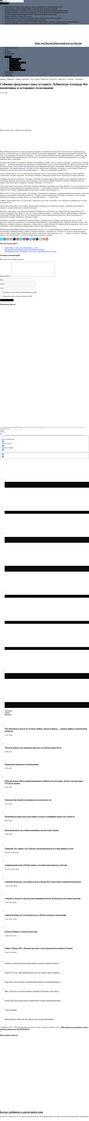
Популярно (8, 711)
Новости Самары (15, 64)
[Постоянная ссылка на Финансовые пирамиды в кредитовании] (9, 760)
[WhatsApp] (20, 239)
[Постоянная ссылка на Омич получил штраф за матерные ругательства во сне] (9, 796)
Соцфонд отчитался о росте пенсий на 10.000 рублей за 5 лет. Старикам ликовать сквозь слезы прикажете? (42, 22)
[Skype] (30, 239)
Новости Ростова (15, 68)
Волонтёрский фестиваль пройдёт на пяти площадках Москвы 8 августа (45, 622)
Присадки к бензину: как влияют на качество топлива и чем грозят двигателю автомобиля (36, 23)
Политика (8, 74)
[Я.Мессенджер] (1, 239)
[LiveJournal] (37, 239)
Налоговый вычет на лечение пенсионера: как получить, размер (32, 830)
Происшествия (10, 53)
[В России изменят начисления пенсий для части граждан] (4, 355)
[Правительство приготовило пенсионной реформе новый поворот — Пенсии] (4, 346)
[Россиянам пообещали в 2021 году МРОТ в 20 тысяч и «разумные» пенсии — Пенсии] (4, 324)
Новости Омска (14, 66)
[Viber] (17, 239)
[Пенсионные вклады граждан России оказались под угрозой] (4, 332)
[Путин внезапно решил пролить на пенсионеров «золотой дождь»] (4, 407)
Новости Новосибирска (17, 70)
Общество (8, 57)
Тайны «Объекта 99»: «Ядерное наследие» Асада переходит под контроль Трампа (33, 18)
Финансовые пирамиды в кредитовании (21, 764)
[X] (14, 239)
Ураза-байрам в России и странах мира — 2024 (21, 248)
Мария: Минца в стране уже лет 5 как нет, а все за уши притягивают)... (30, 1019)
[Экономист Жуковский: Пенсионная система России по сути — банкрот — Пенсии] (4, 415)
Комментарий (5, 276)
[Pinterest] (27, 239)
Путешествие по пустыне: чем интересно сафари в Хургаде (25, 20)
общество (22, 168)
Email (2, 284)
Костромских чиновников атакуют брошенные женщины (24, 249)
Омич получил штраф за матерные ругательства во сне (28, 800)
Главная (2, 79)
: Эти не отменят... (11, 1010)
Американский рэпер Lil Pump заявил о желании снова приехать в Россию (31, 9)
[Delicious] (43, 239)
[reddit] (46, 239)
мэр (17, 153)
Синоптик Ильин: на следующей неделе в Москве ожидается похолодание (31, 14)
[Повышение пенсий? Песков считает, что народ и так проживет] (4, 381)
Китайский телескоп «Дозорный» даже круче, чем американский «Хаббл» (31, 251)
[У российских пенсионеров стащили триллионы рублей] (4, 398)
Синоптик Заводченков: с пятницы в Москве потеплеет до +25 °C (40, 648)
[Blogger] (40, 239)
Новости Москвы (15, 59)
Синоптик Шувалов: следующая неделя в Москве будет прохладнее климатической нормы (36, 10)
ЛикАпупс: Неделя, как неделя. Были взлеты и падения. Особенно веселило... (32, 963)
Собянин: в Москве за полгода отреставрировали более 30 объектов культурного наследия (36, 12)
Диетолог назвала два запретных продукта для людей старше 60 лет (33, 748)
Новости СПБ (14, 61)
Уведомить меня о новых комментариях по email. (20, 292)
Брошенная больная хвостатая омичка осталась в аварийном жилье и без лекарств (40, 816)
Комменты (8, 714)
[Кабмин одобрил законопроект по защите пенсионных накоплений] (4, 390)
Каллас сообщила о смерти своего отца (18, 16)
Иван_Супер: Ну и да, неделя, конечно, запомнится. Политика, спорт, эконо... (32, 991)
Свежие (7, 712)
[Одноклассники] (7, 239)
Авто (6, 49)
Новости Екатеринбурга (17, 62)
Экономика (8, 55)
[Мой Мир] (24, 239)
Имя (1, 280)
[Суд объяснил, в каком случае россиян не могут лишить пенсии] (4, 372)
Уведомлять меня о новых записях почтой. (18, 296)
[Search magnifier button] (2, 431)
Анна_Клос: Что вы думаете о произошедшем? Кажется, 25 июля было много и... (33, 982)
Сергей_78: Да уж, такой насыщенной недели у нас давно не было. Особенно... (32, 972)
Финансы (8, 51)
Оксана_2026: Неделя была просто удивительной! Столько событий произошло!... (33, 1000)
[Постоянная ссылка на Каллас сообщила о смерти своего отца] (9, 927)
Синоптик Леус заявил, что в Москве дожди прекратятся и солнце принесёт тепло (33, 7)
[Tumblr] (33, 239)
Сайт (1, 288)
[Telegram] (11, 239)
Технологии (9, 76)
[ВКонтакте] (4, 239)
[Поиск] (1, 1)
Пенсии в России (11, 48)
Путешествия (9, 72)
